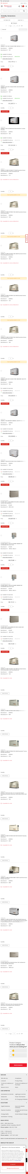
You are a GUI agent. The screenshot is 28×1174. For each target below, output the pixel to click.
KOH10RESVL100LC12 (5, 584)
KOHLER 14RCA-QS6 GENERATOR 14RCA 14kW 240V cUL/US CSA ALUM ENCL (12, 627)
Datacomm (4, 1096)
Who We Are (4, 1078)
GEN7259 (3, 419)
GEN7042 (3, 336)
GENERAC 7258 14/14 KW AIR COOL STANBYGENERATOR (13, 461)
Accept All (12, 1164)
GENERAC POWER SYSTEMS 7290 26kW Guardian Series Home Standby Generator (13, 254)
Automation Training (6, 1116)
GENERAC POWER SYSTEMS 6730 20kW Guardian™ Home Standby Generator (14, 752)
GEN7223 (3, 294)
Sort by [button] (20, 20)
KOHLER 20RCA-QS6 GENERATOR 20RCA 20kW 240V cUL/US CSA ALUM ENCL (13, 502)
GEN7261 (3, 85)
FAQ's (16, 1087)
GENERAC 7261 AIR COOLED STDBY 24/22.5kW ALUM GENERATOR (12, 87)
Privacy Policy (18, 1080)
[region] (13, 1159)
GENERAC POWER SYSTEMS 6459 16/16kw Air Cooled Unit (14, 710)
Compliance (18, 1078)
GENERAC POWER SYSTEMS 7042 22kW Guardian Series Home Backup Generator (13, 338)
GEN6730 (3, 750)
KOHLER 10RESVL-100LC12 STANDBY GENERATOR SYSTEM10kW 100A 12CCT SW (11, 586)
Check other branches (7, 58)
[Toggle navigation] (2, 6)
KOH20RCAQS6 (4, 500)
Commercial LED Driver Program (21, 1110)
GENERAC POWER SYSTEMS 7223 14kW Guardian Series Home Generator (13, 296)
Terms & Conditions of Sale (7, 1084)
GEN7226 (3, 667)
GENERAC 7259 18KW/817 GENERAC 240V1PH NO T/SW (13, 420)
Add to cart (5, 69)
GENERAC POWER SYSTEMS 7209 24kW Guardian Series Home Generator (13, 212)
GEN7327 (3, 45)
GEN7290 (3, 252)
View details (5, 693)
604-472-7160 (13, 1127)
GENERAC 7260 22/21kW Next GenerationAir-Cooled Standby (13, 129)
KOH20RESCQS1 (4, 961)
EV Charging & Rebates (21, 1099)
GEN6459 (3, 709)
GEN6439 (3, 834)
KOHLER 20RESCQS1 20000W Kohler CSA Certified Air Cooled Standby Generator (13, 963)
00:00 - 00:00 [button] (23, 3)
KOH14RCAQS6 (4, 625)
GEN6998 (3, 876)
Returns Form (5, 1087)
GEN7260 (3, 127)
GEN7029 (3, 791)
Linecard (3, 1080)
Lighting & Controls (20, 1094)
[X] (24, 1147)
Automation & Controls (7, 1094)
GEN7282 (3, 377)
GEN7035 (3, 1003)
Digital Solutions (5, 1106)
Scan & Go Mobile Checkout (19, 1106)
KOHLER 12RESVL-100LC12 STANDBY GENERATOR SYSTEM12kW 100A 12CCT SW (11, 544)
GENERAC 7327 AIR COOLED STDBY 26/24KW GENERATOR (14, 46)
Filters (7, 20)
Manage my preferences (13, 1168)
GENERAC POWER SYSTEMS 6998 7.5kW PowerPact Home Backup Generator (14, 878)
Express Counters (6, 1110)
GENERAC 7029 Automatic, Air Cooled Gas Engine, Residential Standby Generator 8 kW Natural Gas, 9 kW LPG (13, 794)
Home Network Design (21, 1114)
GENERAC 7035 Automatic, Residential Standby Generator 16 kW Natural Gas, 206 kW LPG (12, 1005)
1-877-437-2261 (6, 1)
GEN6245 (3, 918)
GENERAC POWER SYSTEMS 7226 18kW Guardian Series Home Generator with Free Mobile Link (13, 669)
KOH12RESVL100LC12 (5, 542)
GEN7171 (3, 169)
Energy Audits (5, 1114)
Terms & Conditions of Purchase (21, 1084)
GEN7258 (3, 460)
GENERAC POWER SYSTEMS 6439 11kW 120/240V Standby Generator (13, 836)
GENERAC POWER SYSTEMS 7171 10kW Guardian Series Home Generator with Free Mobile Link (13, 171)
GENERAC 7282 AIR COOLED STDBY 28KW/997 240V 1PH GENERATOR (13, 379)
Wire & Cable (4, 1099)
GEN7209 (3, 210)
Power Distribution (20, 1096)
